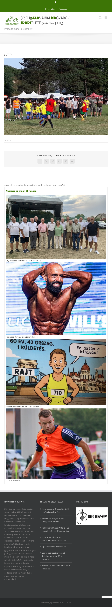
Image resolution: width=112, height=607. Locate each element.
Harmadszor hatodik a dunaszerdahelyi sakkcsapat (54, 539)
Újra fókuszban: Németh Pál (54, 546)
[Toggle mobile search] (100, 17)
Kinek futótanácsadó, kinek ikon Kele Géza (24, 406)
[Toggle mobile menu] (106, 17)
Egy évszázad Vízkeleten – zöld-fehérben (23, 260)
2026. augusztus (13, 480)
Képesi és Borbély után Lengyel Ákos (21, 337)
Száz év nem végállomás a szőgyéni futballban (53, 520)
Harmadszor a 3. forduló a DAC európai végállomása (55, 510)
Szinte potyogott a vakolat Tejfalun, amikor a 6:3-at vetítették (53, 556)
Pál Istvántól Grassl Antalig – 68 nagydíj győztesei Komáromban (55, 529)
